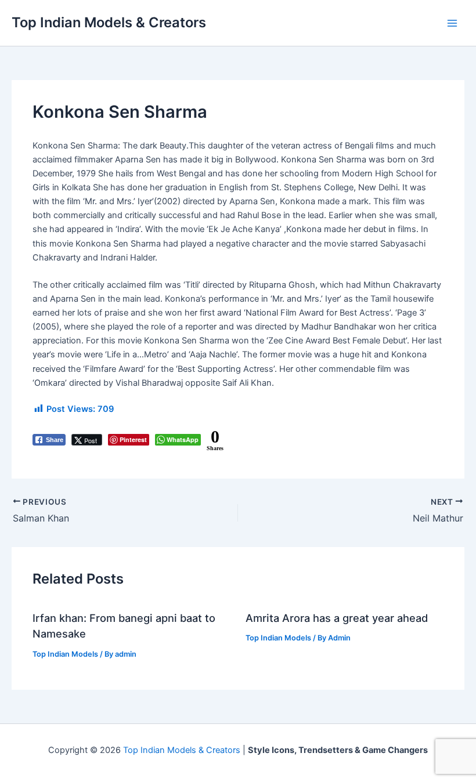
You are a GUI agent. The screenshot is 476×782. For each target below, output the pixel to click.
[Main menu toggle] (452, 23)
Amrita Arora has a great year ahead (337, 617)
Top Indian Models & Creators (109, 22)
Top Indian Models (65, 654)
